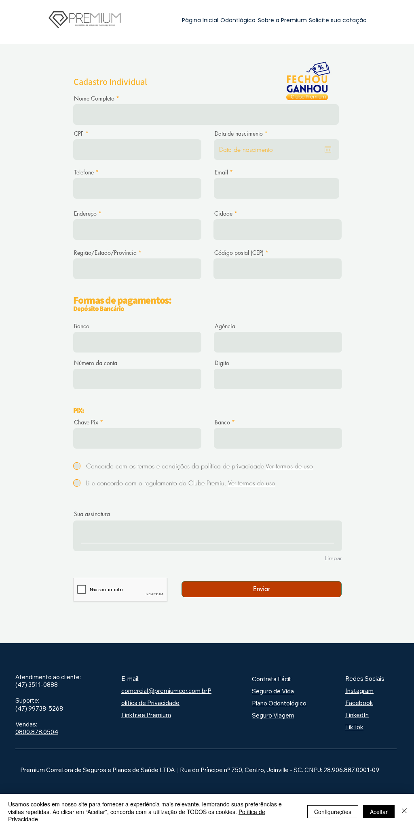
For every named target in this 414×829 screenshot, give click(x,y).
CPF (79, 133)
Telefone (84, 172)
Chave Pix (86, 422)
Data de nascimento (242, 133)
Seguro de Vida (273, 691)
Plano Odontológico (279, 703)
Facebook (359, 703)
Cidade (223, 213)
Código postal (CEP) (239, 253)
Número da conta (95, 363)
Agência (225, 326)
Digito (222, 363)
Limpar (333, 558)
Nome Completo (94, 98)
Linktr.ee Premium (146, 715)
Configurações (332, 812)
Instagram (359, 691)
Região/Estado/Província (105, 253)
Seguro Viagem (273, 715)
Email (221, 172)
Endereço (85, 213)
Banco (81, 326)
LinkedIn (357, 715)
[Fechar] (404, 811)
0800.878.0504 (36, 732)
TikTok (354, 727)
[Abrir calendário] (328, 149)
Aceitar (379, 812)
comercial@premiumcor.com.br (164, 691)
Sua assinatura (92, 514)
